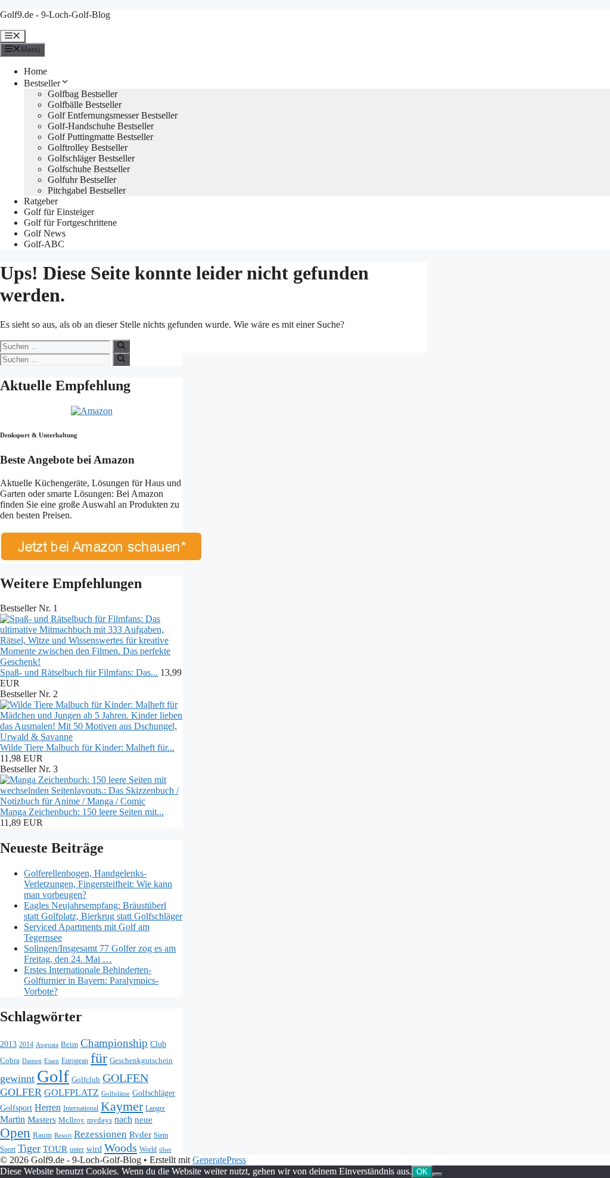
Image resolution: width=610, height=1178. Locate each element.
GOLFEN (125, 1077)
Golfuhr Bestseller (82, 180)
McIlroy (71, 1119)
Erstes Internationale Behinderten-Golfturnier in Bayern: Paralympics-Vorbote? (91, 980)
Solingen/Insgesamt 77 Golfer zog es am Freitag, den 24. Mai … (100, 953)
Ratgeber (41, 201)
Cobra (10, 1060)
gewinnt (17, 1078)
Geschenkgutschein (141, 1060)
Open (15, 1133)
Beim (69, 1044)
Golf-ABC (44, 244)
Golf (53, 1076)
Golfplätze (115, 1093)
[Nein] (437, 1174)
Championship (114, 1043)
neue (143, 1119)
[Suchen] (121, 346)
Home (35, 71)
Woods (120, 1147)
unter (77, 1149)
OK (422, 1171)
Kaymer (122, 1106)
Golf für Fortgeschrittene (70, 222)
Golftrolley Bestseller (87, 147)
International (80, 1108)
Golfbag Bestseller (82, 94)
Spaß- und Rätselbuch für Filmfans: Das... (79, 672)
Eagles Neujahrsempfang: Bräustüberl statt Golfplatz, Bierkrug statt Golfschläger (103, 910)
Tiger (29, 1148)
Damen (32, 1060)
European (74, 1060)
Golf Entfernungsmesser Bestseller (113, 115)
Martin (12, 1119)
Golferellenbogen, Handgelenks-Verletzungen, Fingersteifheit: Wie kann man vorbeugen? (98, 884)
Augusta (47, 1044)
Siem (161, 1135)
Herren (48, 1107)
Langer (155, 1108)
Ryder (140, 1134)
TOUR (55, 1149)
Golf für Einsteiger (59, 212)
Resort (62, 1135)
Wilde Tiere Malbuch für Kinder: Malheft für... (87, 747)
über (165, 1149)
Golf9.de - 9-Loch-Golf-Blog (55, 15)
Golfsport (16, 1107)
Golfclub (85, 1079)
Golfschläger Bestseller (91, 158)
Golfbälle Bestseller (85, 105)
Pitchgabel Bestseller (87, 190)
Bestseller (42, 83)
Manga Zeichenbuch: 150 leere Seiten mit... (82, 812)
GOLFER (21, 1092)
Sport (7, 1149)
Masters (41, 1119)
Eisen (51, 1060)
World (148, 1149)
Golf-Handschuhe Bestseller (101, 126)
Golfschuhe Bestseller (89, 169)
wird (94, 1149)
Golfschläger (153, 1093)
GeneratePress (219, 1160)
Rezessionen (100, 1134)
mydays (99, 1120)
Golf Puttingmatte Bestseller (100, 137)
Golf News (45, 233)
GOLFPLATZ (71, 1092)
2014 (26, 1044)
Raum (42, 1135)
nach (123, 1119)
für (99, 1058)
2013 (8, 1044)
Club (158, 1044)
